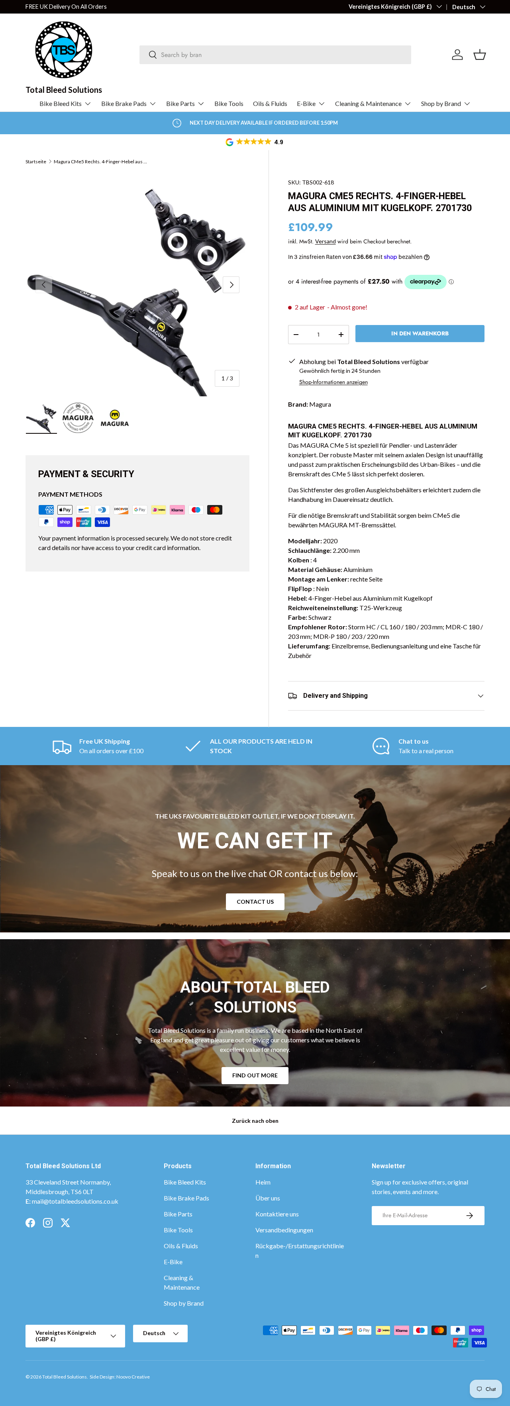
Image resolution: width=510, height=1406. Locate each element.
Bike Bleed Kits (60, 103)
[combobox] (275, 54)
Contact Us (255, 901)
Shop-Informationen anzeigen (333, 382)
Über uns (267, 1198)
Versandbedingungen (284, 1230)
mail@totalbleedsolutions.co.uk (75, 1201)
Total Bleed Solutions (64, 1377)
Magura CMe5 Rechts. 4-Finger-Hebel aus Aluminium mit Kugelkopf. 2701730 (101, 161)
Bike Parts (180, 103)
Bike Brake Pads (124, 103)
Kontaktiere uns (277, 1214)
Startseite (36, 161)
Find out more (255, 1075)
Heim (263, 1182)
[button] (255, 142)
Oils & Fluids (270, 103)
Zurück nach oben (255, 1120)
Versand (325, 241)
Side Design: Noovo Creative (120, 1377)
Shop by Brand (441, 103)
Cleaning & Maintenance (368, 103)
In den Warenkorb (420, 333)
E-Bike (306, 103)
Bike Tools (228, 103)
